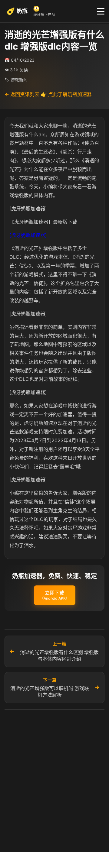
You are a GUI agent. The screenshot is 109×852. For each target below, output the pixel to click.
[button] (54, 595)
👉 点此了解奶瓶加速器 (66, 94)
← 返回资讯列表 (22, 94)
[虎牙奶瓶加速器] (28, 235)
